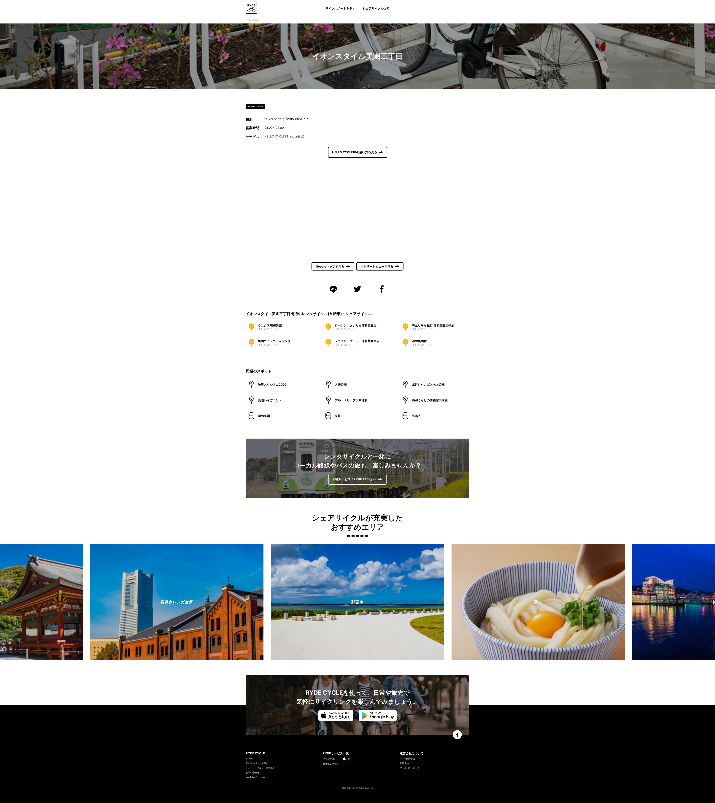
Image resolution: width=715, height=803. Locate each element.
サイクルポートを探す (340, 8)
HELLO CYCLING (276, 136)
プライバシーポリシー (411, 767)
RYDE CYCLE (252, 20)
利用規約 (404, 763)
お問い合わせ (252, 772)
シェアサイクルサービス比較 (260, 767)
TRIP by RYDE (330, 764)
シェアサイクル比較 (376, 8)
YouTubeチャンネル (256, 777)
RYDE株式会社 (407, 758)
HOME (249, 758)
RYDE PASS (329, 759)
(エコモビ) (297, 136)
